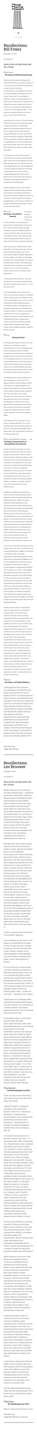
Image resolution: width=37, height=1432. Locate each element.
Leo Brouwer (24, 1417)
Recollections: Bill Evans (16, 47)
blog (13, 746)
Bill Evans (16, 749)
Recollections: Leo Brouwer (16, 764)
